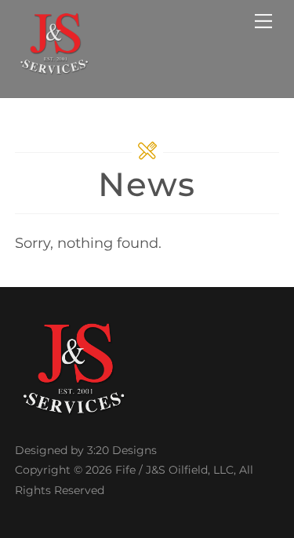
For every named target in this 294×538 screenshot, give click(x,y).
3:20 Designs (122, 450)
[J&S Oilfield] (54, 68)
